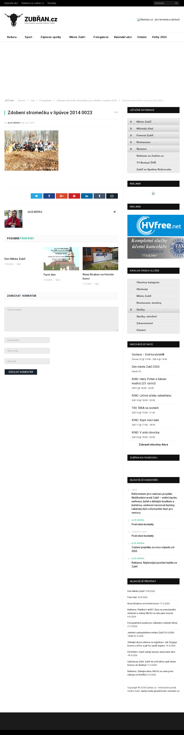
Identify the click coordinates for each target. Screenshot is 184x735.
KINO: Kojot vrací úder (145, 420)
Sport (28, 37)
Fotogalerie (101, 37)
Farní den (50, 274)
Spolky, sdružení (147, 316)
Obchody (142, 289)
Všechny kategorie (148, 282)
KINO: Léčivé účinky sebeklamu (151, 395)
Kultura (12, 37)
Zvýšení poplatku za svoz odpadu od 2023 (153, 549)
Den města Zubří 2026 (146, 366)
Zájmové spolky (50, 37)
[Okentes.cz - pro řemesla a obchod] (153, 194)
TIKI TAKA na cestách (145, 408)
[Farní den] (61, 258)
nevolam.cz (174, 691)
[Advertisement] (92, 69)
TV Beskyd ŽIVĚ (146, 162)
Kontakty (52, 3)
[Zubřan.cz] (34, 19)
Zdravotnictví (145, 323)
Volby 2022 (159, 37)
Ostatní (142, 37)
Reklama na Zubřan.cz (33, 3)
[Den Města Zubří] (22, 251)
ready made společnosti (153, 691)
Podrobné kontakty (143, 524)
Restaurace (143, 142)
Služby (141, 309)
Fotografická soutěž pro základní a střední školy (152, 623)
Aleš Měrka (14, 123)
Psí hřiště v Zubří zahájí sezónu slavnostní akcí (151, 652)
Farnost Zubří (145, 135)
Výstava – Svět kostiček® (148, 354)
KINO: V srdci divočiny (146, 432)
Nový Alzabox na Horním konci (143, 603)
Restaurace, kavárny (149, 302)
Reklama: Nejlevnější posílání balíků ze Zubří (154, 564)
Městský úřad (145, 128)
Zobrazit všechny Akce (153, 444)
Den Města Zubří (14, 258)
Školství (141, 149)
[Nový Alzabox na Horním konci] (100, 258)
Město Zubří (77, 37)
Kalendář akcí (11, 3)
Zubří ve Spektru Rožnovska (154, 169)
